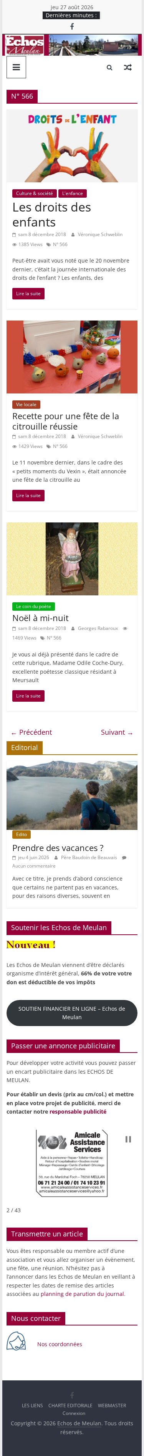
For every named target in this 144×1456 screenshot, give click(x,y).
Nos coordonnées (60, 1344)
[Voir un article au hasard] (127, 67)
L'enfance (72, 193)
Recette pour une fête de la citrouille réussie (65, 420)
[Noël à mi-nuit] (72, 527)
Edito (21, 834)
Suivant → (117, 732)
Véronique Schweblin (100, 234)
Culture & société (34, 193)
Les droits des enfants (51, 214)
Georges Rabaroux (98, 628)
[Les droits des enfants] (72, 114)
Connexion (74, 1413)
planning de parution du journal (82, 1293)
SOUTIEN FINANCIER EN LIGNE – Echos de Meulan (71, 1013)
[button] (128, 1139)
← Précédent (31, 732)
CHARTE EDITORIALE (70, 1405)
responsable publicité (78, 1111)
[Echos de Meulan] (72, 39)
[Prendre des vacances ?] (72, 764)
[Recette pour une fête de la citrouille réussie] (72, 325)
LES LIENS (32, 1405)
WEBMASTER (112, 1405)
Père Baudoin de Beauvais (89, 857)
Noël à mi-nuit (40, 617)
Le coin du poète (33, 606)
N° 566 (60, 244)
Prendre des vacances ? (58, 847)
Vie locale (26, 404)
